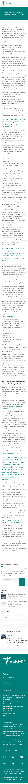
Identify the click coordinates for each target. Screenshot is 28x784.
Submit (22, 582)
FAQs (5, 715)
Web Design (7, 777)
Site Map (21, 773)
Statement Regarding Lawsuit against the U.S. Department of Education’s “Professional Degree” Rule (17, 602)
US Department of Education (15, 207)
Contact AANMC (8, 693)
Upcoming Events (8, 708)
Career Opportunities (9, 711)
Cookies (16, 773)
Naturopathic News (9, 713)
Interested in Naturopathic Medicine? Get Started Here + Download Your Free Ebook (14, 697)
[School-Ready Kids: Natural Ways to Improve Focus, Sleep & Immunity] (3, 596)
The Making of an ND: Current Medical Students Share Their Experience (17, 640)
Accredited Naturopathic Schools (13, 706)
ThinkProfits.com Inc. (16, 779)
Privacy (11, 773)
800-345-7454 (6, 684)
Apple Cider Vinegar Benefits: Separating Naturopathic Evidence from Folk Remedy (13, 742)
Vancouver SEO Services (18, 777)
